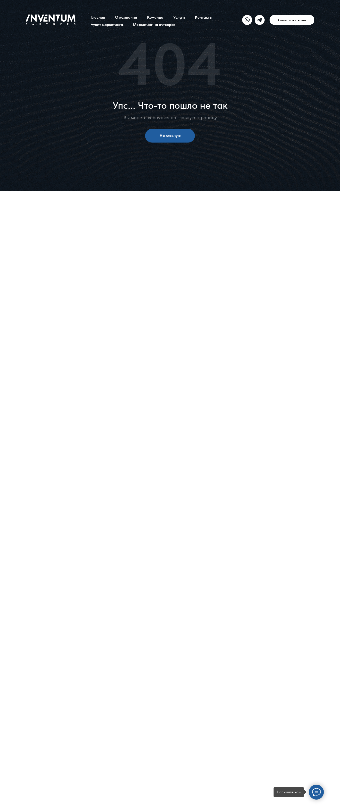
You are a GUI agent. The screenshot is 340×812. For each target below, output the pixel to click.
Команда (155, 17)
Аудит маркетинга (107, 24)
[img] (247, 20)
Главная (98, 17)
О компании (126, 17)
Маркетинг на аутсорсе (154, 24)
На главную (170, 135)
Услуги (179, 17)
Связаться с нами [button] (292, 20)
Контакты (203, 17)
